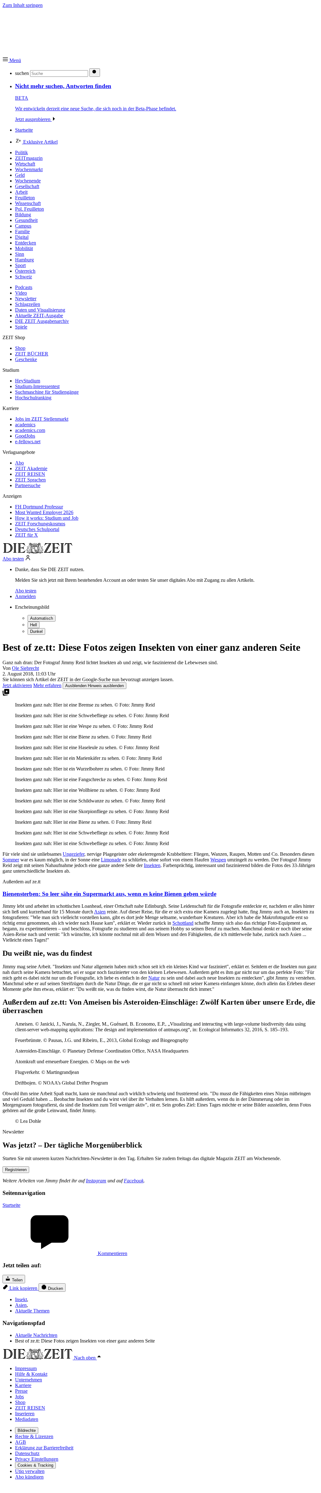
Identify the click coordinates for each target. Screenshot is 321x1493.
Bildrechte (27, 1430)
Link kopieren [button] (23, 1288)
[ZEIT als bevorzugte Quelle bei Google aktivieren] (6, 694)
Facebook (134, 1180)
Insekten (152, 865)
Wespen (218, 859)
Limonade (111, 859)
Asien (100, 911)
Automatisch (41, 618)
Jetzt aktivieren (17, 685)
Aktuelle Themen (32, 1310)
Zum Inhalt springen (23, 5)
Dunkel (36, 631)
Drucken (55, 1288)
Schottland (182, 923)
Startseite (11, 1205)
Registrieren (16, 1169)
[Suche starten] (94, 72)
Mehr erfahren (47, 685)
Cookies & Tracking (35, 1465)
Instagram (96, 1180)
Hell (33, 625)
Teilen (17, 1280)
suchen (22, 73)
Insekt (21, 1299)
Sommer (11, 859)
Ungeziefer (73, 854)
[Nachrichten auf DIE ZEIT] (38, 552)
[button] (12, 60)
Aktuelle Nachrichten (36, 1335)
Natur (154, 977)
